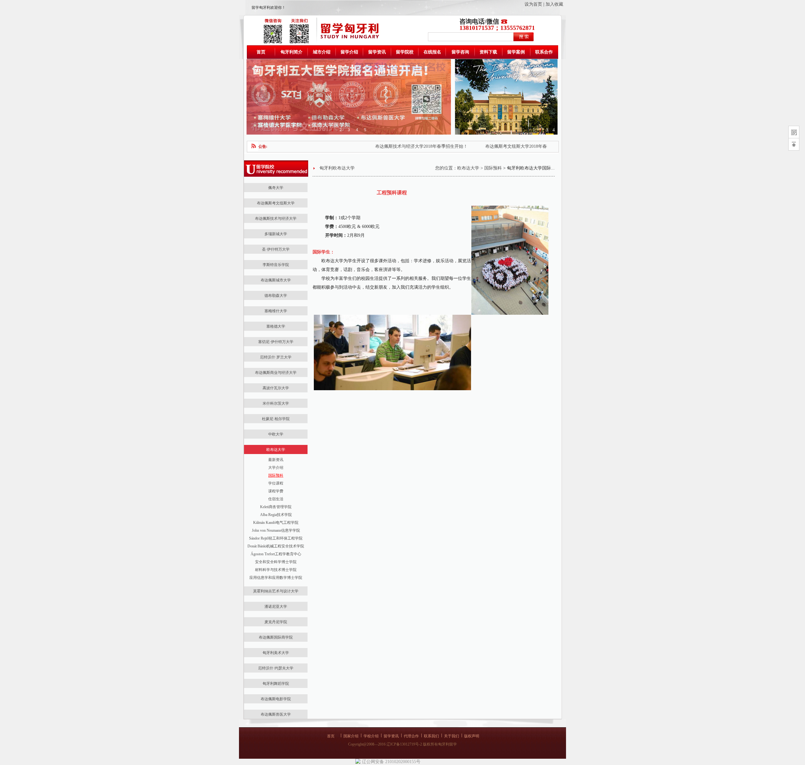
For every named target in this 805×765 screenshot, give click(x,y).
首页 (261, 52)
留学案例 (516, 52)
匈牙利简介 (291, 52)
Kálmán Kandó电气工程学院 (275, 522)
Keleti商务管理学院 (275, 507)
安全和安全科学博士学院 (276, 562)
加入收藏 (554, 4)
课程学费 (275, 491)
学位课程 (275, 483)
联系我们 (431, 736)
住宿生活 (275, 499)
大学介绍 (275, 467)
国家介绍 (350, 736)
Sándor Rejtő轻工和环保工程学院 (276, 538)
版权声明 (471, 736)
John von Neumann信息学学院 (276, 530)
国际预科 (275, 475)
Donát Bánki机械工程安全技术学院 (275, 546)
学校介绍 (371, 736)
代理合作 (411, 736)
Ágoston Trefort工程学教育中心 (276, 554)
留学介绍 (349, 52)
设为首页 (533, 4)
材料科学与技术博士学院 (276, 570)
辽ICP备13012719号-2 (404, 744)
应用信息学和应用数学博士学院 (275, 577)
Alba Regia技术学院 (276, 515)
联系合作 (544, 52)
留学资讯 (377, 52)
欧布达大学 (468, 168)
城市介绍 (321, 52)
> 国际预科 (490, 168)
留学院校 (405, 52)
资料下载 (488, 52)
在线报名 (432, 52)
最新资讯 (275, 459)
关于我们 (451, 736)
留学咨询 (460, 52)
